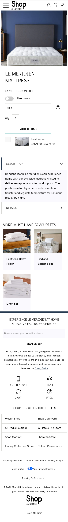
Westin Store (12, 418)
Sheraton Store (47, 437)
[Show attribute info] (58, 108)
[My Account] (62, 5)
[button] (22, 141)
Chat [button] (18, 397)
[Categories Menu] (6, 5)
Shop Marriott (13, 437)
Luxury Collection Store (19, 446)
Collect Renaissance (50, 446)
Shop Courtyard (47, 418)
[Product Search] (55, 5)
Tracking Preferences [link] (32, 478)
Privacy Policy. (41, 368)
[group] (34, 38)
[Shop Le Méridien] (23, 5)
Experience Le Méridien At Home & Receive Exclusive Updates (34, 321)
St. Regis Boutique (16, 428)
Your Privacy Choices (43, 469)
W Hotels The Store (49, 428)
